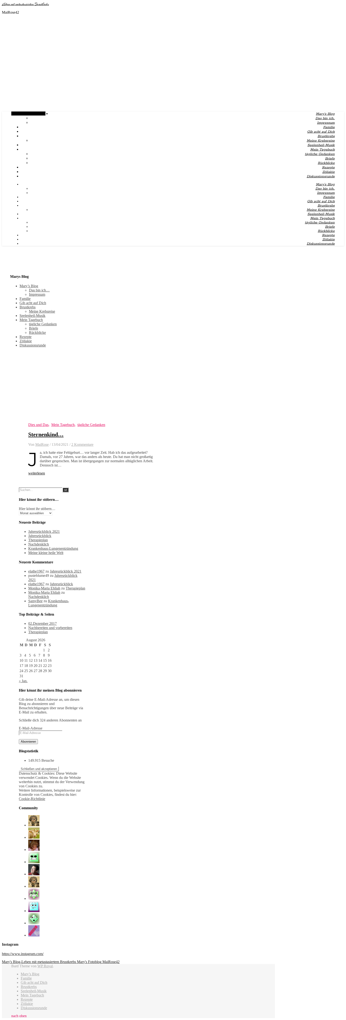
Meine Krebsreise (321, 141)
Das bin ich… (325, 118)
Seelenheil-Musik (321, 145)
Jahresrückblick (39, 536)
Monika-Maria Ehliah (44, 588)
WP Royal (45, 966)
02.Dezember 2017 (42, 624)
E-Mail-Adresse (30, 728)
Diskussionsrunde (321, 176)
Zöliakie (328, 172)
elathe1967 (36, 571)
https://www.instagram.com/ (23, 954)
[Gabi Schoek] (34, 874)
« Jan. (23, 681)
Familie (329, 127)
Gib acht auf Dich (321, 132)
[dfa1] (34, 862)
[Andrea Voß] (34, 911)
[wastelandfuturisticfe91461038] (34, 898)
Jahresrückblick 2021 (44, 532)
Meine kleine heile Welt (45, 553)
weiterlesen (36, 473)
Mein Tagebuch (322, 149)
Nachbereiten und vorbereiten (50, 628)
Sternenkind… (46, 434)
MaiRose (42, 444)
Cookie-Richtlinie (32, 799)
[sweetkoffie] (34, 935)
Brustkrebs (326, 136)
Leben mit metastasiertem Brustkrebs (25, 4)
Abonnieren (28, 741)
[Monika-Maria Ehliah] (34, 850)
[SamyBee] (34, 825)
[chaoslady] (34, 837)
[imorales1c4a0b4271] (34, 923)
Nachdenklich (38, 544)
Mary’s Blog (325, 114)
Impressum (326, 123)
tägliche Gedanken (320, 154)
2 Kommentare (82, 444)
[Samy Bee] (34, 886)
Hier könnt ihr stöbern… (37, 509)
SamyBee (35, 601)
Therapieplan (38, 540)
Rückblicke (326, 163)
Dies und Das (38, 425)
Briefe (330, 158)
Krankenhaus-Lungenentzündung (53, 548)
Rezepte (328, 167)
